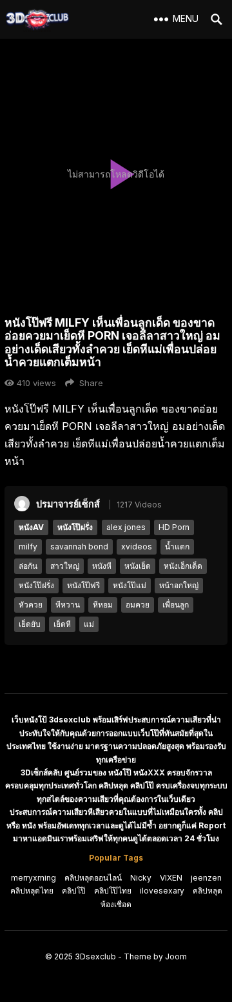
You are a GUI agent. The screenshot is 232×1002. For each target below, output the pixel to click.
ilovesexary (162, 890)
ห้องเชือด (116, 904)
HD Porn (174, 527)
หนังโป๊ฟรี (83, 585)
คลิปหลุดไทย (31, 890)
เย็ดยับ (30, 624)
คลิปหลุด (207, 890)
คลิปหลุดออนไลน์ (93, 878)
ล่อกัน (28, 566)
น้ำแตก (177, 546)
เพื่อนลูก (175, 604)
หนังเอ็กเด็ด (183, 566)
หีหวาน (67, 604)
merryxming (33, 878)
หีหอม (103, 604)
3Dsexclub (95, 956)
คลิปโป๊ (74, 890)
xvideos (136, 546)
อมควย (138, 604)
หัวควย (31, 604)
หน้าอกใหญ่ (178, 585)
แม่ (89, 624)
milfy (28, 546)
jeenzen (206, 878)
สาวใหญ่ (64, 566)
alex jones (126, 527)
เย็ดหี (62, 624)
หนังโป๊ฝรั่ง (75, 527)
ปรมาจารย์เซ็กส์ (68, 503)
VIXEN (171, 878)
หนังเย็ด (137, 566)
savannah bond (79, 546)
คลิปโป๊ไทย (112, 890)
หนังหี (101, 566)
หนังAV (31, 527)
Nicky (140, 878)
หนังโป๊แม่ (129, 585)
